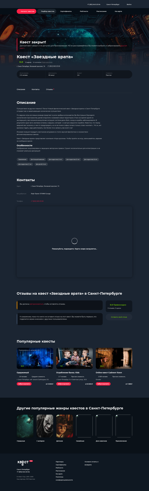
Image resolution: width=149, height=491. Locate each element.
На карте (118, 11)
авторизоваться (36, 304)
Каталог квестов (27, 11)
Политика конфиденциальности (64, 478)
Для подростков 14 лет (55, 159)
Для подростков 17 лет (25, 164)
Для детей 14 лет (41, 164)
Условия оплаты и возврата (91, 463)
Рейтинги (84, 11)
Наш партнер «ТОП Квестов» (26, 479)
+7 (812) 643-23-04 (53, 66)
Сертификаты (66, 11)
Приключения (22, 159)
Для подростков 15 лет (73, 159)
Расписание (101, 11)
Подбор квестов (47, 11)
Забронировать (24, 384)
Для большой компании (37, 159)
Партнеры (60, 462)
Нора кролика (47, 62)
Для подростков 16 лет (90, 159)
